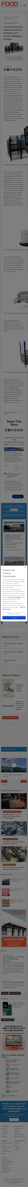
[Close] (25, 567)
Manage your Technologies (14, 613)
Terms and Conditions (14, 597)
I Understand (14, 617)
